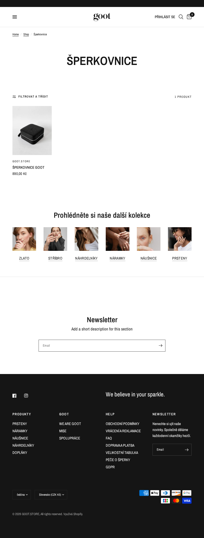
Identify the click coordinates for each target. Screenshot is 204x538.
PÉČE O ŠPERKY (118, 459)
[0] (188, 17)
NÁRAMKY (117, 258)
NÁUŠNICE (149, 258)
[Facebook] (17, 395)
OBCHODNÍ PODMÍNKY (122, 423)
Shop (26, 34)
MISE (62, 430)
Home (15, 34)
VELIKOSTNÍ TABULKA (122, 452)
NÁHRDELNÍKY (86, 258)
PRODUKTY (21, 414)
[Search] (181, 17)
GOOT (64, 414)
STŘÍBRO (55, 258)
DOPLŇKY (19, 452)
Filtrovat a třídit (33, 97)
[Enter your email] (160, 346)
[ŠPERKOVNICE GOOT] (32, 130)
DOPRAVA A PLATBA (120, 445)
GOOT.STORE (21, 161)
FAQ (109, 438)
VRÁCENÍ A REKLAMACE (123, 430)
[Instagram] (29, 395)
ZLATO (24, 258)
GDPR (110, 467)
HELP (110, 414)
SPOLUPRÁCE (69, 438)
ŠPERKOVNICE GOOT (28, 167)
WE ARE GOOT (70, 423)
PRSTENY (179, 258)
